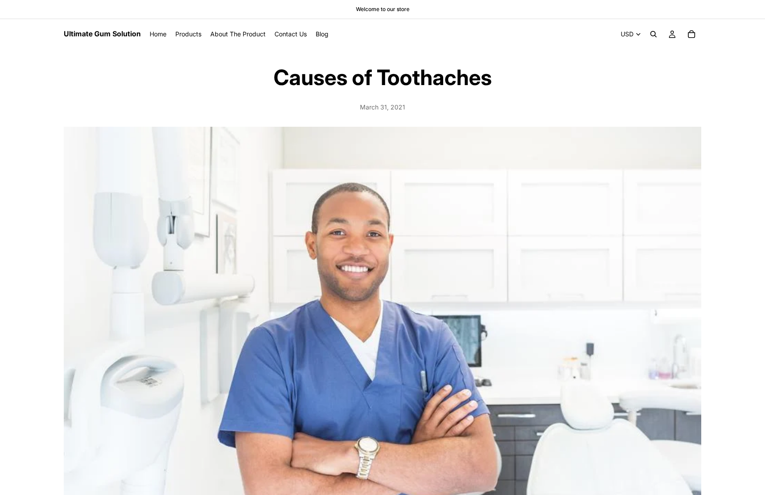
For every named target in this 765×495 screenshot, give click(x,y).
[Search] (653, 34)
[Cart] (691, 34)
